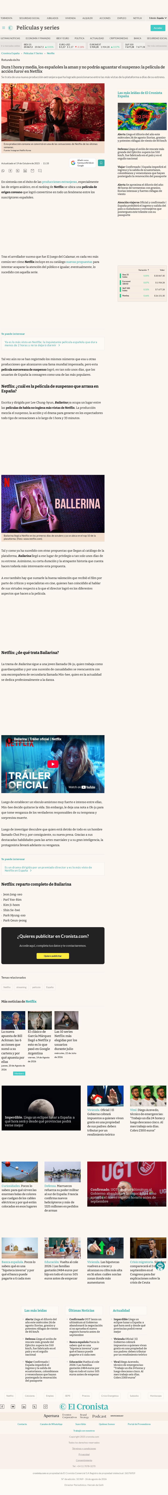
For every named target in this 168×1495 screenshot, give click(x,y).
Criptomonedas (119, 38)
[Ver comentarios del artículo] (40, 171)
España (49, 987)
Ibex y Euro (62, 38)
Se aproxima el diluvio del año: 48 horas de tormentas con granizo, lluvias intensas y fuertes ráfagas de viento (141, 189)
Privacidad (84, 1454)
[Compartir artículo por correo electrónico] (32, 171)
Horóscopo (156, 1395)
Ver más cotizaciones (157, 46)
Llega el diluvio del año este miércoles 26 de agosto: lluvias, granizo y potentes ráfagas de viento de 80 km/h (142, 137)
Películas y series (33, 53)
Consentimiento (84, 1460)
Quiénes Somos (107, 1424)
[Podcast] (99, 1416)
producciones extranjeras (59, 182)
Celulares (30, 1395)
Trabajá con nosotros (84, 1430)
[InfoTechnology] (117, 1416)
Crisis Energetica (109, 1395)
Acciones (105, 18)
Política (79, 38)
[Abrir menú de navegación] (4, 27)
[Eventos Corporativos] (69, 1416)
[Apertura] (51, 1416)
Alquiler (88, 18)
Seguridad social (29, 18)
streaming (21, 987)
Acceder (158, 28)
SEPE (67, 1395)
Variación (142, 270)
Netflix (137, 18)
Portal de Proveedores (139, 1424)
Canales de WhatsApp (51, 1424)
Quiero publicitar (56, 955)
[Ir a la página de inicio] (10, 27)
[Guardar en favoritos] (101, 163)
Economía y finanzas (38, 38)
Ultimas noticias (10, 38)
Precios (86, 1395)
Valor (162, 270)
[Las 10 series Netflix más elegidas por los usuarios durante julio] (66, 1020)
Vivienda (70, 18)
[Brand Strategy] (84, 1416)
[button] (160, 1266)
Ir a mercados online (10, 46)
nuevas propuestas (79, 262)
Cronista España (10, 53)
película (36, 987)
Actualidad (97, 38)
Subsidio (134, 1395)
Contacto (22, 1424)
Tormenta (6, 18)
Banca (137, 38)
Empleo (121, 18)
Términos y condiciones (84, 1448)
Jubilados (52, 18)
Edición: (156, 18)
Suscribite (80, 1424)
